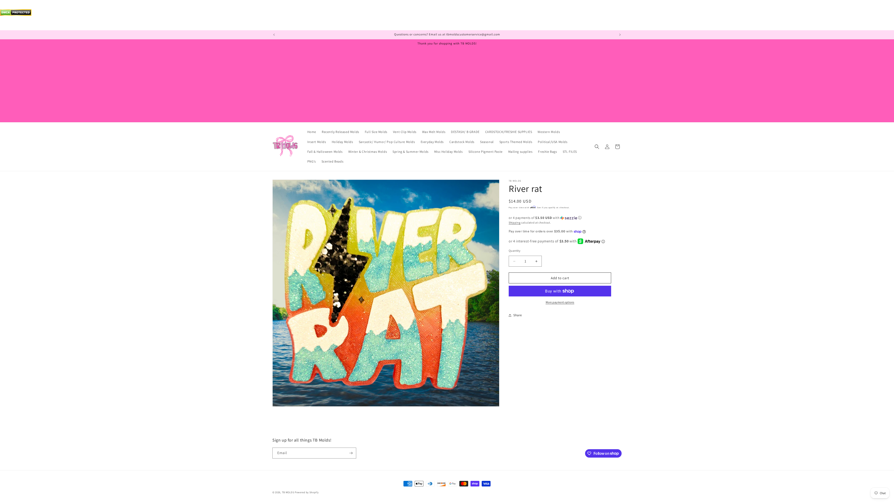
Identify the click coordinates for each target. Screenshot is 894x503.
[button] (597, 147)
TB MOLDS (288, 492)
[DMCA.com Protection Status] (15, 14)
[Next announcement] (620, 34)
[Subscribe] (351, 453)
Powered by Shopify (307, 492)
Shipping (515, 222)
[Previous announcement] (274, 34)
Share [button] (517, 315)
